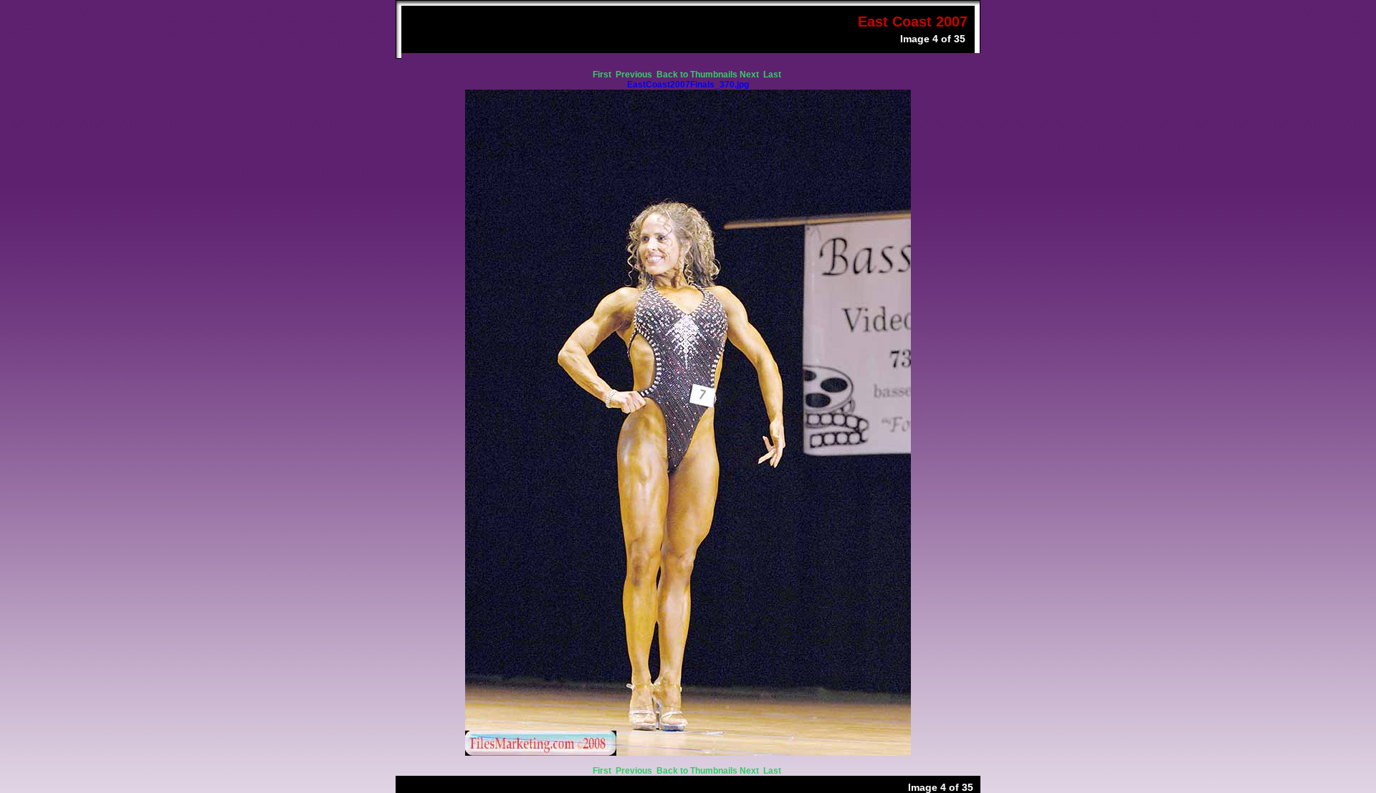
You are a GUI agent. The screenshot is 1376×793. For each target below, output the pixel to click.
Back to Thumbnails (696, 75)
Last (773, 75)
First (603, 75)
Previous (635, 75)
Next (750, 75)
